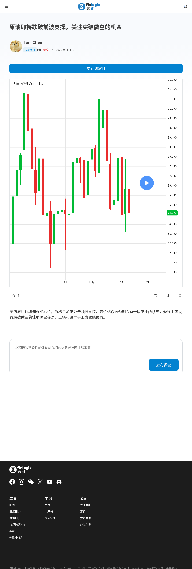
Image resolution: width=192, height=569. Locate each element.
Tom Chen (32, 42)
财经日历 (15, 511)
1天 (39, 50)
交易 (96, 68)
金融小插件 (16, 537)
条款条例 (85, 524)
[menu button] (6, 6)
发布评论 (163, 365)
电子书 (49, 511)
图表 (12, 505)
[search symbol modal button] (185, 6)
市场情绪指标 (17, 524)
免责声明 (85, 518)
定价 (83, 511)
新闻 (12, 531)
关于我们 (85, 505)
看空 (46, 50)
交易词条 (50, 518)
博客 (47, 505)
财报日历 (15, 518)
